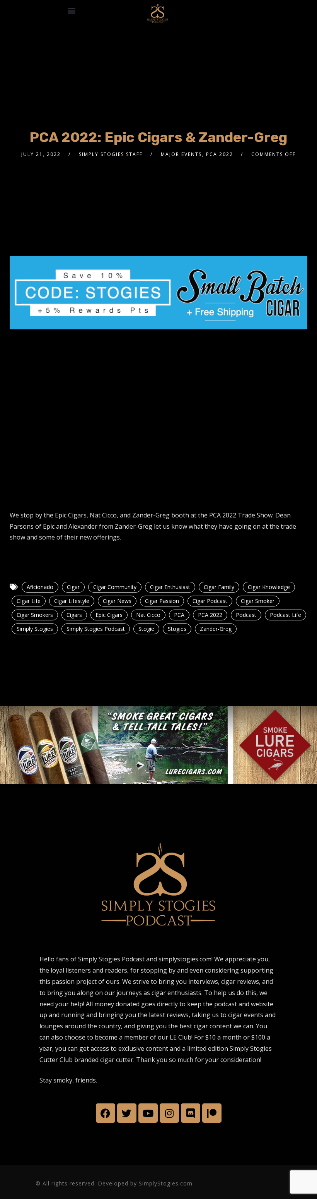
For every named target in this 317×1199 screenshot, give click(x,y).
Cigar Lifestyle (71, 601)
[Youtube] (148, 1113)
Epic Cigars (109, 614)
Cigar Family (219, 587)
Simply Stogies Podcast (95, 628)
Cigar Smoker (257, 601)
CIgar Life (29, 601)
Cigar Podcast (210, 601)
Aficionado (40, 587)
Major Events (181, 154)
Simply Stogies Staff (111, 154)
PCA (179, 614)
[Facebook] (105, 1113)
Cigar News (117, 601)
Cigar (73, 587)
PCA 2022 (219, 154)
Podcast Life (285, 614)
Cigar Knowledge (269, 587)
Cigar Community (114, 587)
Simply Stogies (35, 628)
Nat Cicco (148, 614)
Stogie (146, 628)
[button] (71, 10)
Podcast (246, 614)
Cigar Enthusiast (170, 587)
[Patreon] (212, 1113)
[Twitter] (126, 1113)
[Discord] (190, 1113)
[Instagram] (169, 1113)
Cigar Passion (162, 601)
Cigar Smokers (35, 614)
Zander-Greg (216, 628)
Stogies (177, 628)
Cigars (74, 614)
